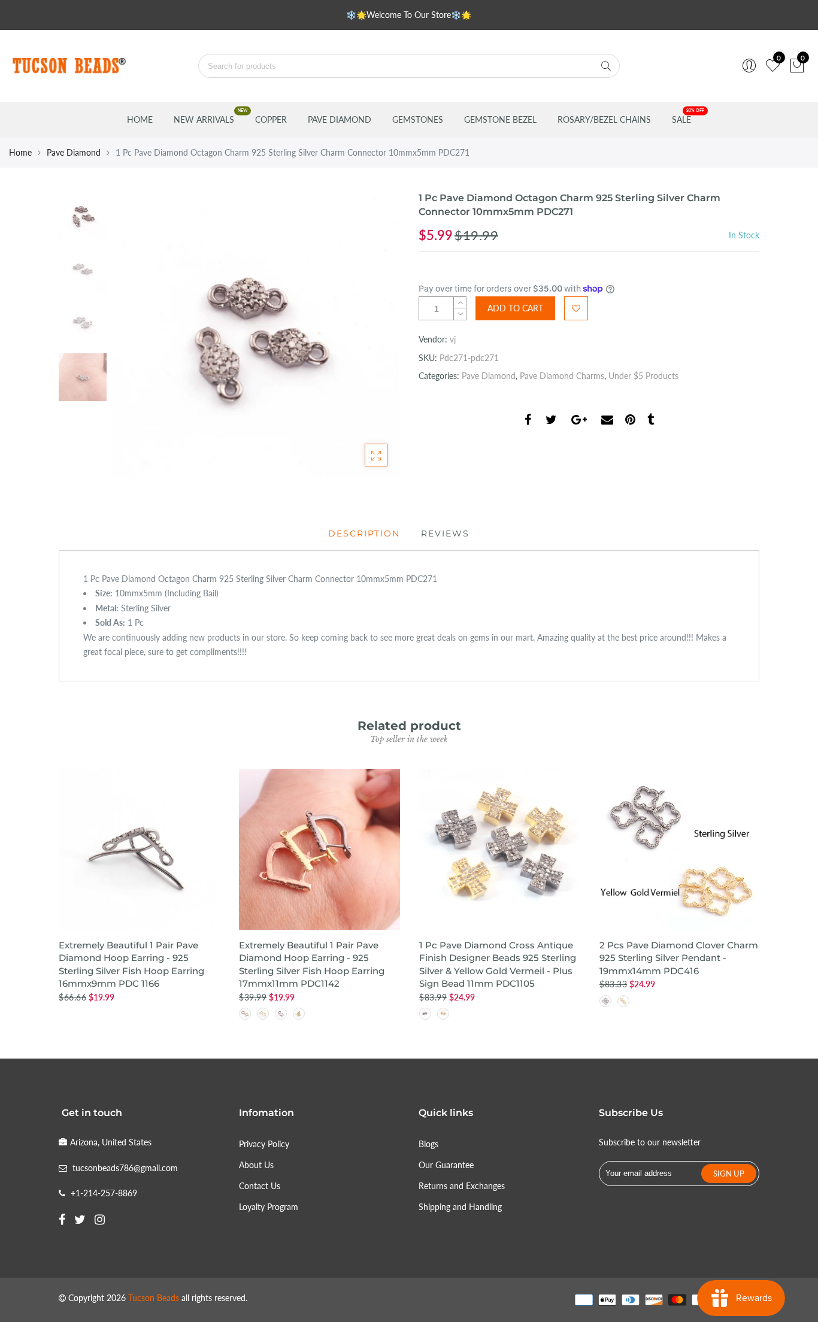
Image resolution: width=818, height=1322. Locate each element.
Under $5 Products (643, 376)
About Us (256, 1165)
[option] (256, 335)
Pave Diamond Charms (562, 376)
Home (140, 119)
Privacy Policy (264, 1144)
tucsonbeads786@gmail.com (125, 1168)
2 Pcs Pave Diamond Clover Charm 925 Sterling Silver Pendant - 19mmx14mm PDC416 (678, 958)
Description (364, 533)
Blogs (428, 1144)
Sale (681, 119)
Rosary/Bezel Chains (604, 119)
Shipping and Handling (460, 1207)
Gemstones (417, 119)
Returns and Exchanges (462, 1186)
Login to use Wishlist (576, 308)
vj (453, 339)
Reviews (445, 533)
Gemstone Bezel (500, 119)
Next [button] (370, 335)
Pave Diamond (339, 119)
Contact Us (259, 1186)
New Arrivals (204, 119)
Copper (271, 119)
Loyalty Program (268, 1207)
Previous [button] (142, 335)
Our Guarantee (446, 1165)
